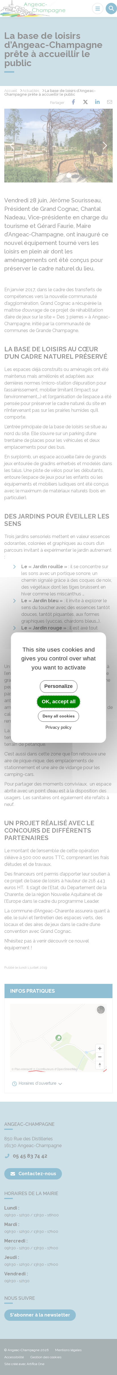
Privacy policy (58, 727)
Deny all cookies (59, 716)
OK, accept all (59, 701)
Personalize (58, 686)
